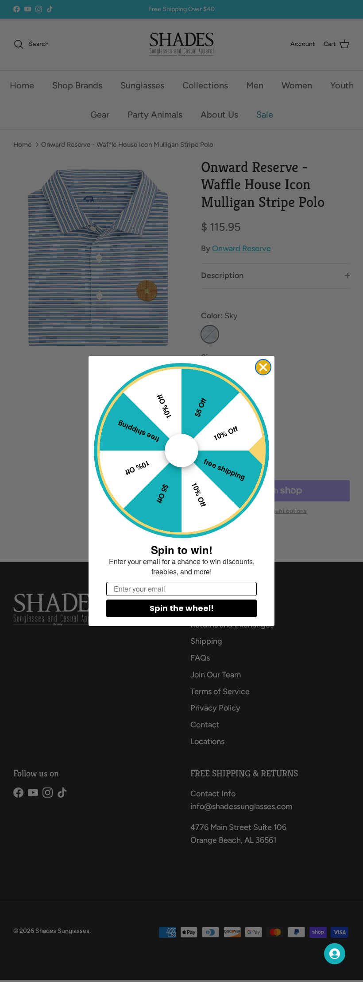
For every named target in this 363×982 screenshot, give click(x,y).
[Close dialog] (263, 367)
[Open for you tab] (334, 953)
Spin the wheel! (182, 608)
